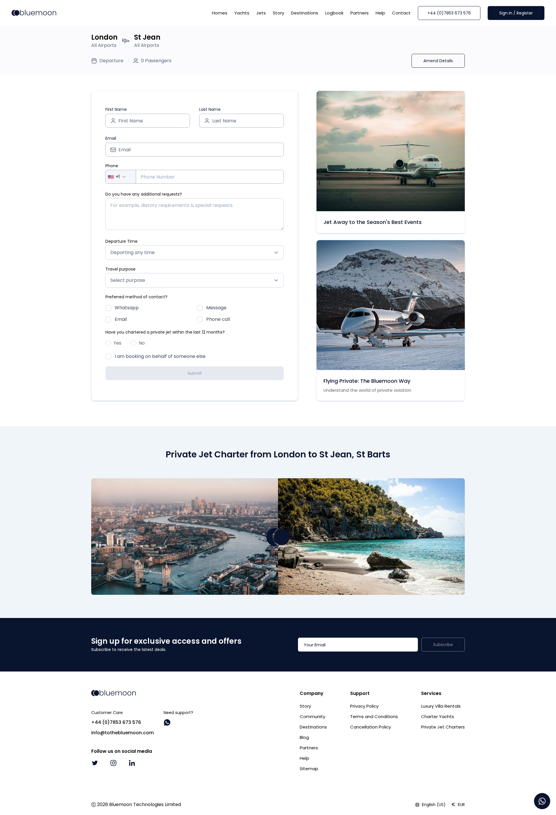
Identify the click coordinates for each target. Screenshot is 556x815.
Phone (111, 166)
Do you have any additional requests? (143, 194)
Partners (359, 13)
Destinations (304, 13)
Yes (117, 343)
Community (312, 716)
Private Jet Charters (443, 727)
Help (380, 13)
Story (278, 13)
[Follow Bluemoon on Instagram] (113, 762)
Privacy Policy (364, 706)
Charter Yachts (437, 716)
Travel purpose (120, 269)
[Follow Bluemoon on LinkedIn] (131, 762)
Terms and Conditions (374, 716)
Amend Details (438, 61)
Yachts (241, 13)
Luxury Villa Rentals (441, 706)
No (142, 343)
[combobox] (121, 176)
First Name (116, 109)
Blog (304, 737)
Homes (219, 13)
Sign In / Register (516, 13)
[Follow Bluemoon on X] (94, 762)
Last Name (210, 109)
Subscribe (443, 644)
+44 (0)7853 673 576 (449, 13)
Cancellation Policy (370, 727)
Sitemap (309, 769)
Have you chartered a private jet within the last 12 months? (165, 332)
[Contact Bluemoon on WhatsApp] (167, 722)
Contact (401, 13)
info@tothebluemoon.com (122, 732)
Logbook (334, 13)
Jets (261, 13)
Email (110, 138)
